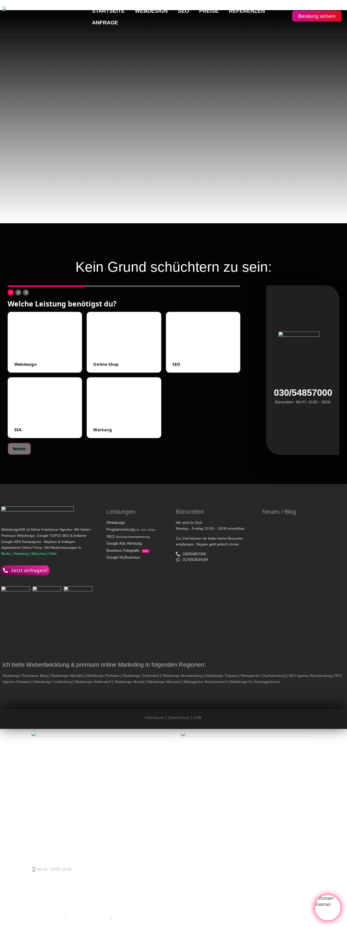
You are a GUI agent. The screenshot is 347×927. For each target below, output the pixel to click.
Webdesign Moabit (129, 682)
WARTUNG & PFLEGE (89, 918)
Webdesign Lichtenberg (53, 682)
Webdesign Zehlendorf (141, 676)
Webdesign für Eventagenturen (255, 682)
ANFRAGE (105, 22)
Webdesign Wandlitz (67, 676)
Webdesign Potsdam (103, 676)
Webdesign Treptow (222, 676)
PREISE (209, 11)
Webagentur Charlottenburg (263, 676)
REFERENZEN (247, 11)
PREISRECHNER (48, 918)
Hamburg (21, 554)
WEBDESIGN (151, 11)
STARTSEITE (108, 11)
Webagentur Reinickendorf (205, 682)
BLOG (118, 918)
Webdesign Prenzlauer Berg (25, 676)
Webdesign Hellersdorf (93, 682)
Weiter (19, 449)
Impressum (154, 717)
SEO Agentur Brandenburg (310, 676)
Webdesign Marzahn (164, 682)
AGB (197, 717)
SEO (183, 11)
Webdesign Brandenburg (182, 676)
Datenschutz (179, 717)
